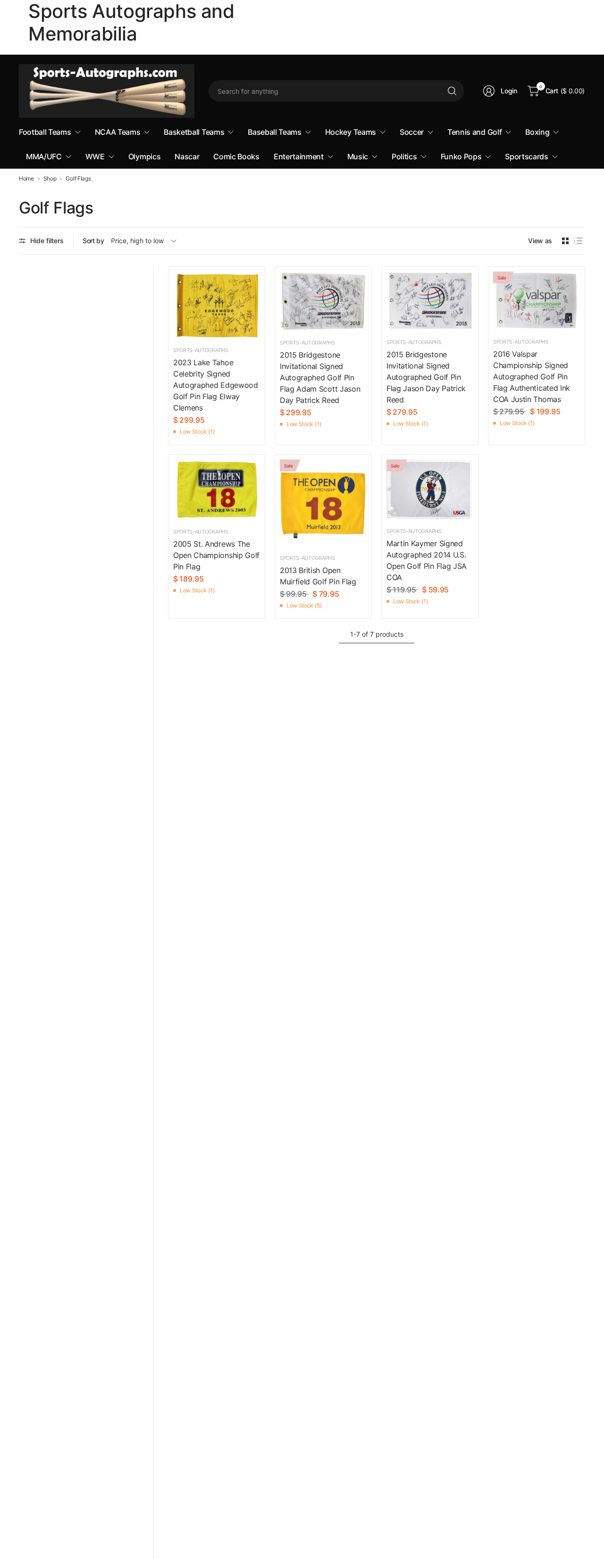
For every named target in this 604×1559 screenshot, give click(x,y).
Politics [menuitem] (404, 156)
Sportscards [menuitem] (526, 156)
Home (26, 178)
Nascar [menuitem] (187, 156)
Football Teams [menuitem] (45, 132)
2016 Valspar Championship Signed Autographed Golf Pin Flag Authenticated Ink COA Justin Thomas (531, 376)
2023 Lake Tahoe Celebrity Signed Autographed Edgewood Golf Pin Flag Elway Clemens (215, 385)
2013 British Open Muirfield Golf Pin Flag (318, 576)
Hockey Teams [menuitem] (350, 132)
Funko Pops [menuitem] (461, 156)
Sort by (93, 241)
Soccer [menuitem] (412, 132)
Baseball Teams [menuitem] (275, 132)
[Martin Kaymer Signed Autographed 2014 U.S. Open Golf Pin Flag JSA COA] (429, 489)
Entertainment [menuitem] (299, 156)
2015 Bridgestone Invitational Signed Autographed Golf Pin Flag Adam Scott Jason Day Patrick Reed (320, 377)
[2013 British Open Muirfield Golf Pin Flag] (323, 502)
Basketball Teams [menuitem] (194, 132)
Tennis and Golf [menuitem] (474, 132)
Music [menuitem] (357, 156)
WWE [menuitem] (95, 156)
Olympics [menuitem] (144, 156)
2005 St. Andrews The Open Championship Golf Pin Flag (216, 555)
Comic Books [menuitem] (236, 156)
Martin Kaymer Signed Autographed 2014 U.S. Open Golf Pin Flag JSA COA (426, 560)
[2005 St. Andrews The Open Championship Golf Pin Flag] (216, 489)
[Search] (452, 91)
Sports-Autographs (200, 350)
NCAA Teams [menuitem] (118, 132)
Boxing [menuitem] (537, 132)
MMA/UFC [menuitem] (44, 156)
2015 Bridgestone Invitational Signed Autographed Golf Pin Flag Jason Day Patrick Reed (426, 377)
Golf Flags (78, 178)
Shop (50, 178)
